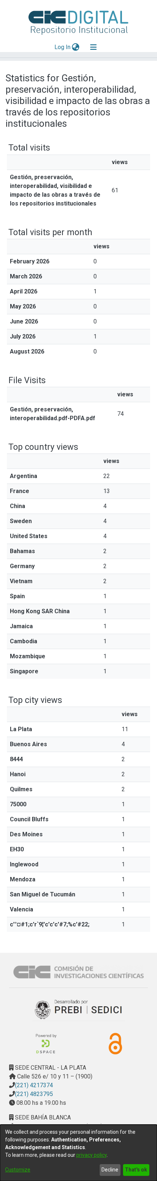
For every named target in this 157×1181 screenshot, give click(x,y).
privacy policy (91, 1155)
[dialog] (78, 1153)
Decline (110, 1170)
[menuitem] (75, 47)
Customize (17, 1170)
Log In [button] (62, 47)
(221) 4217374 (34, 1085)
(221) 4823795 (34, 1094)
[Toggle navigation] (93, 47)
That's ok (136, 1170)
